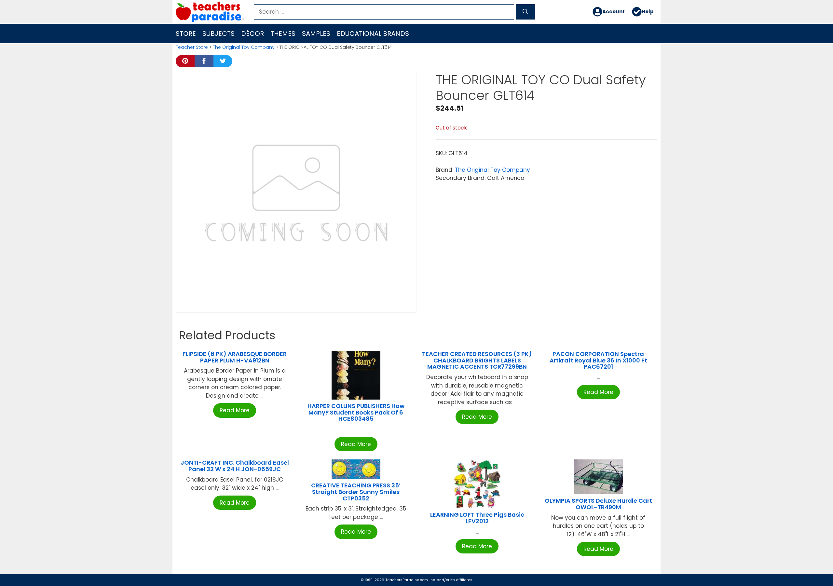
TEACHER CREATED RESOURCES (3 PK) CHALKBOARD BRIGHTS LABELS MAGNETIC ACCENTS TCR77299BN (477, 360)
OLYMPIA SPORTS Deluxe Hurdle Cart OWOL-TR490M (598, 504)
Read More (235, 410)
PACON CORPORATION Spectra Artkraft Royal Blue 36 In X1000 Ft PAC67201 (598, 360)
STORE (186, 33)
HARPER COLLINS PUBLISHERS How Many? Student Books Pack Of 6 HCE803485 (355, 412)
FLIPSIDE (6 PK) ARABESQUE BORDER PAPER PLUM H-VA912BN (235, 357)
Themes (282, 33)
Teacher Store (192, 47)
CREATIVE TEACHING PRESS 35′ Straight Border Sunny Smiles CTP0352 (356, 491)
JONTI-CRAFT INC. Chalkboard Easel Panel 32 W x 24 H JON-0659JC (235, 465)
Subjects (218, 33)
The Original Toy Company (244, 47)
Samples (316, 33)
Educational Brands (373, 33)
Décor (252, 33)
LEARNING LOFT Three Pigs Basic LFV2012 (477, 518)
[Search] (525, 12)
